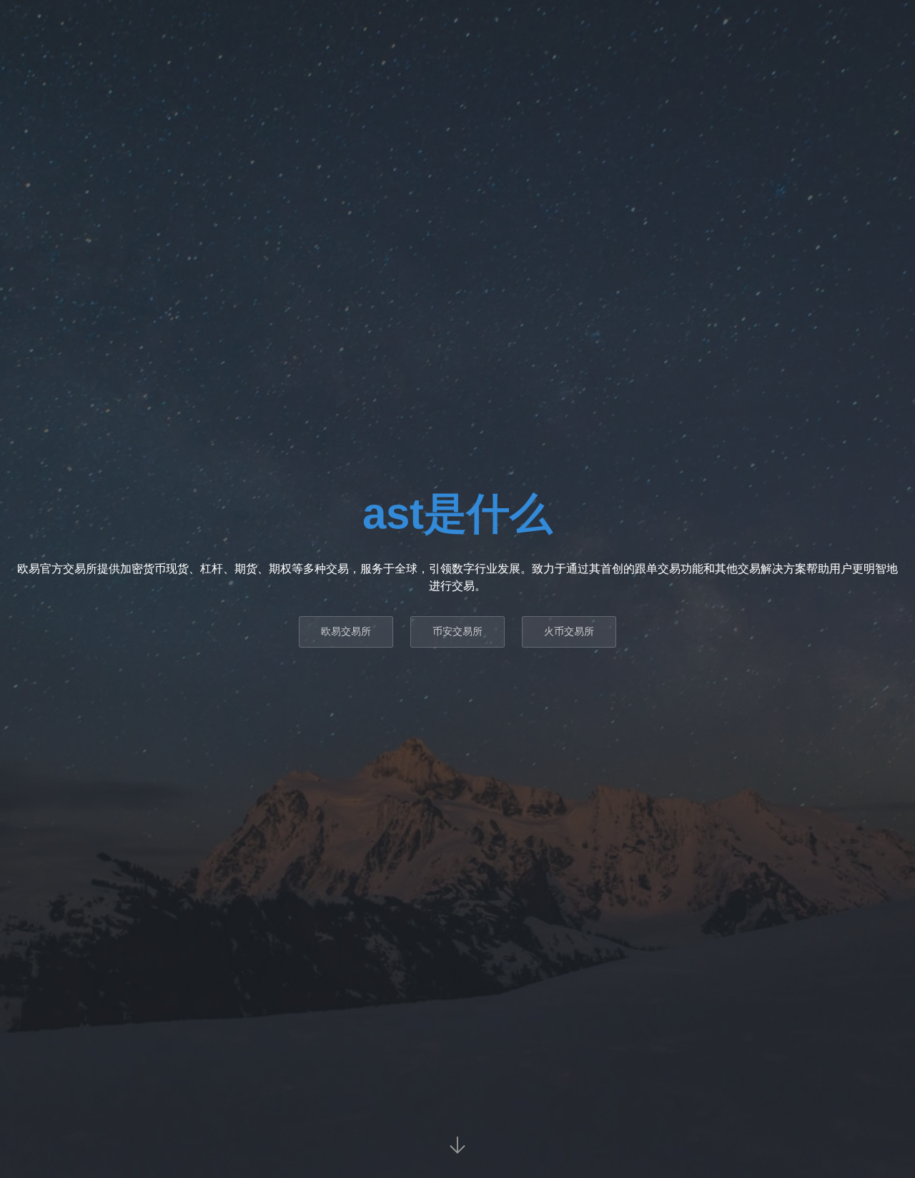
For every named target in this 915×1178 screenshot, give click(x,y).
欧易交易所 (346, 631)
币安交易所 (457, 631)
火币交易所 (569, 631)
